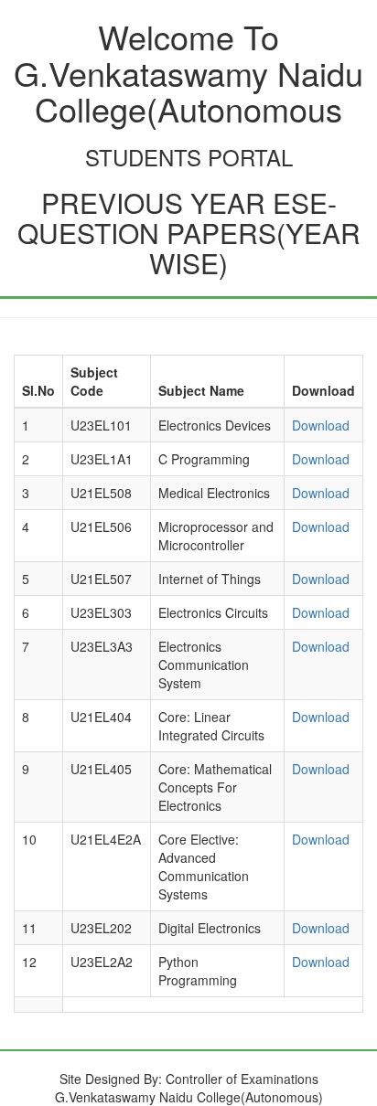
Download (321, 425)
